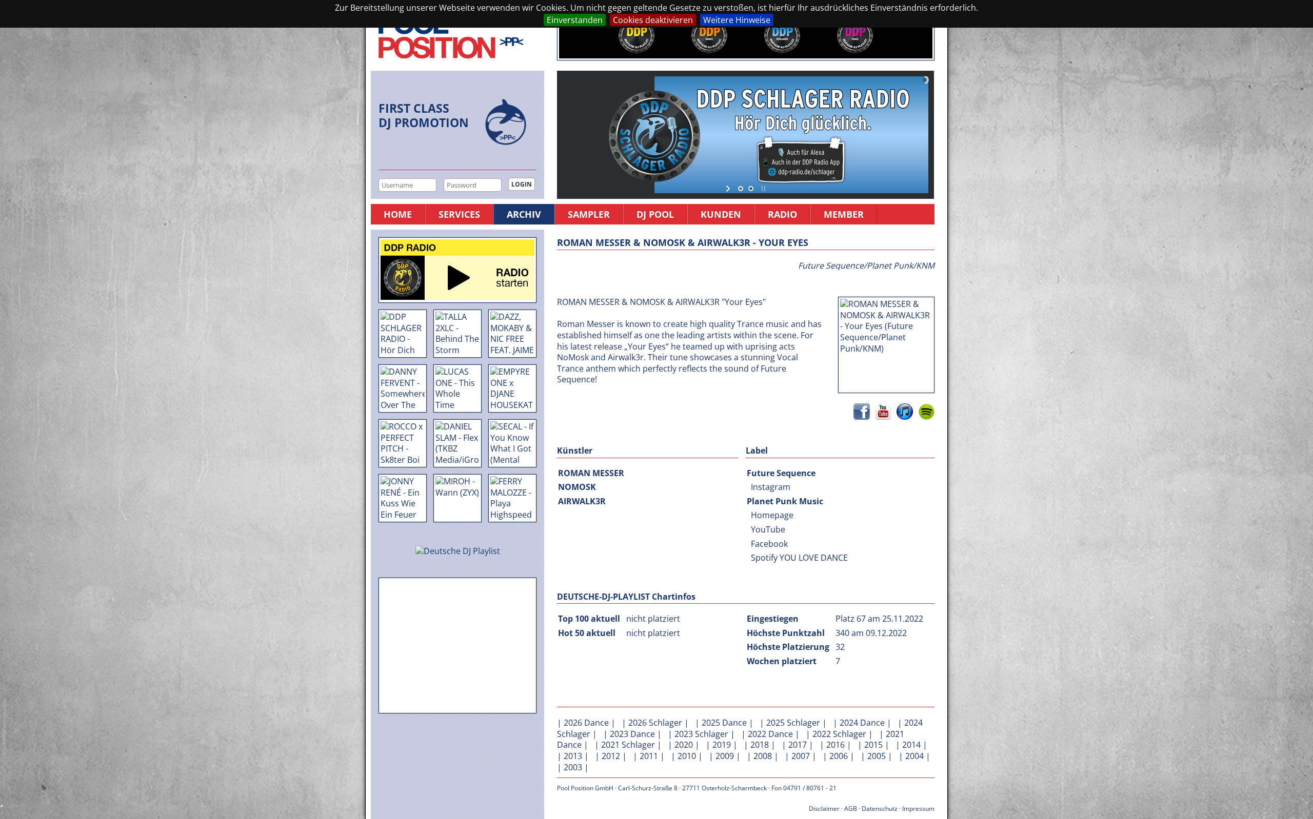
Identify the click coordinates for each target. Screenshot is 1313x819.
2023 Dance (632, 734)
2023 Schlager (701, 734)
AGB (850, 808)
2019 (721, 744)
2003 (573, 767)
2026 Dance (586, 722)
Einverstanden (575, 20)
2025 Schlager (793, 722)
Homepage (772, 515)
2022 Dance (770, 734)
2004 (914, 756)
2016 (835, 744)
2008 (762, 756)
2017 (797, 744)
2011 (649, 756)
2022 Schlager (839, 734)
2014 (911, 744)
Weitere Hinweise (736, 20)
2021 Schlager (628, 744)
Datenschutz (880, 808)
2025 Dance (724, 722)
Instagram (770, 487)
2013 (573, 756)
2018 (759, 744)
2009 (724, 756)
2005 (876, 756)
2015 (873, 744)
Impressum (918, 808)
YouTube (768, 529)
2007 (800, 756)
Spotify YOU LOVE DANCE (799, 557)
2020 (683, 744)
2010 (687, 756)
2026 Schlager (655, 722)
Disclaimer (824, 808)
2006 (838, 756)
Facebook (769, 543)
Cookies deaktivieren (653, 20)
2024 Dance (862, 722)
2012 (611, 756)
